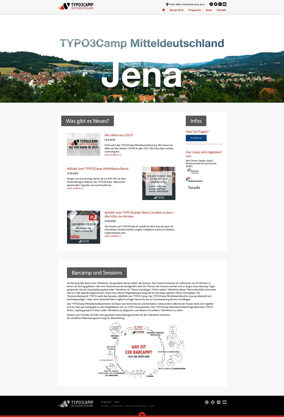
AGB (151, 405)
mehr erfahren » (113, 154)
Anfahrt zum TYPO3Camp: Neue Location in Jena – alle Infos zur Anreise (140, 214)
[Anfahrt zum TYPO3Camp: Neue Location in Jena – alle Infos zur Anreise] (83, 227)
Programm (194, 10)
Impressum (116, 405)
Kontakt (221, 10)
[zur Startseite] (84, 6)
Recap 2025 (177, 10)
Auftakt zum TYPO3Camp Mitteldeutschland (97, 169)
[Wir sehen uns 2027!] (83, 144)
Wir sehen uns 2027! (119, 135)
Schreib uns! (196, 137)
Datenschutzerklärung (136, 405)
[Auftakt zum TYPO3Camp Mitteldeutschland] (158, 183)
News (209, 10)
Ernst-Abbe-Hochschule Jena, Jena (186, 4)
